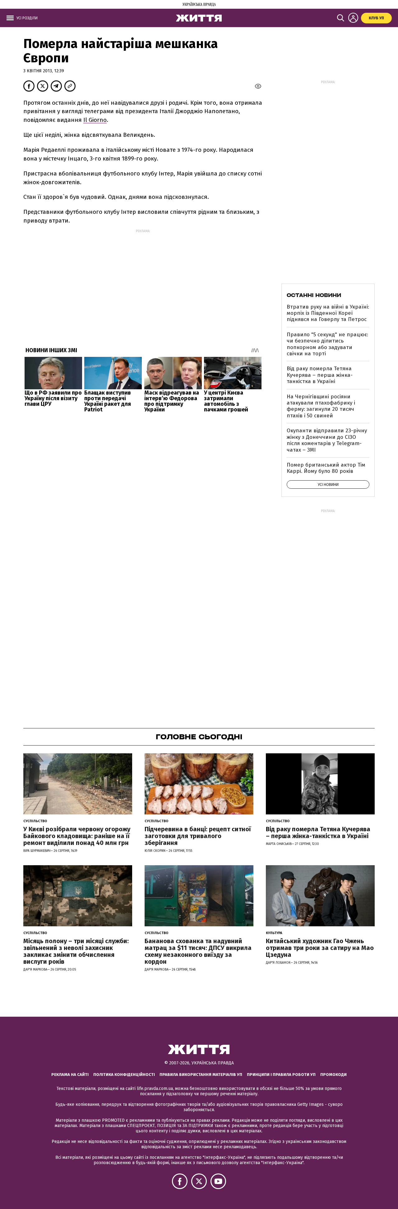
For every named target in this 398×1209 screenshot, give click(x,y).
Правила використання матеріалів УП (201, 1074)
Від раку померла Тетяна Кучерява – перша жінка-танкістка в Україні (320, 375)
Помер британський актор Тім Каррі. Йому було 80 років (326, 468)
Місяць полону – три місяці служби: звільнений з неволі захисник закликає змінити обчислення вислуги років (76, 951)
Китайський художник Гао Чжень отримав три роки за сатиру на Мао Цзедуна (320, 947)
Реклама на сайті (70, 1074)
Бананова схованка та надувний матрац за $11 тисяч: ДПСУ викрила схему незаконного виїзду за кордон (198, 951)
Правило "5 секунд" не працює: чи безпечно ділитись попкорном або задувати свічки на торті (327, 344)
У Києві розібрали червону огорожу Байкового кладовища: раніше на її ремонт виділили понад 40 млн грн (76, 836)
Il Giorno (95, 119)
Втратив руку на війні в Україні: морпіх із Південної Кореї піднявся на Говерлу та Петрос (328, 313)
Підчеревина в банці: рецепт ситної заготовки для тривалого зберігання (198, 836)
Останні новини (314, 295)
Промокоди (333, 1074)
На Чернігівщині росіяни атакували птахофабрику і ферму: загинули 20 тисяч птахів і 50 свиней (321, 406)
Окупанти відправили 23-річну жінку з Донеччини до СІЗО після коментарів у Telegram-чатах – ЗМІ (327, 440)
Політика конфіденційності (124, 1074)
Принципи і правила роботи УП (281, 1074)
